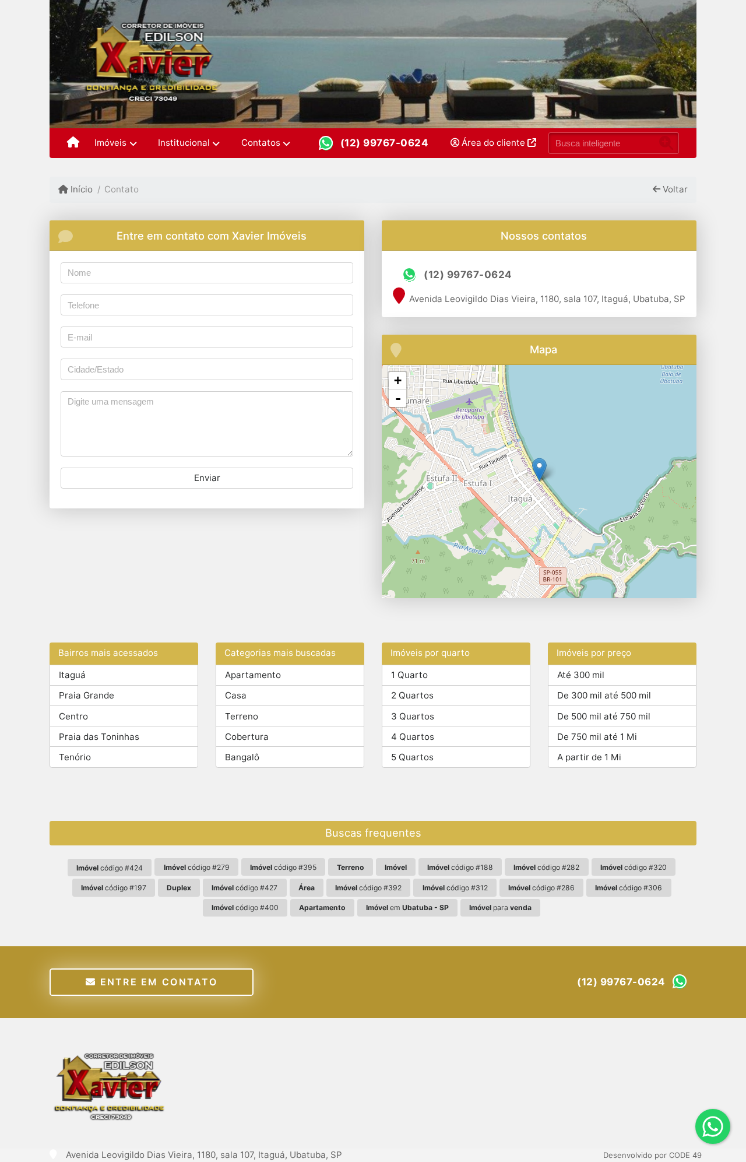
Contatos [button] (260, 142)
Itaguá (72, 674)
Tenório (75, 757)
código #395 (283, 867)
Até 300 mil (580, 674)
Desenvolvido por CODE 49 (652, 1155)
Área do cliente (493, 142)
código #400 (245, 907)
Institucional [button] (184, 142)
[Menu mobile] (73, 143)
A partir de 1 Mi (589, 757)
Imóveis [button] (110, 142)
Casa (236, 695)
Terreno (241, 716)
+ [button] (398, 380)
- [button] (398, 398)
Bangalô (242, 757)
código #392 (368, 887)
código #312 (455, 887)
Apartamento (253, 674)
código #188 (460, 867)
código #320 (633, 867)
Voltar (674, 189)
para (500, 907)
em (407, 907)
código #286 (541, 887)
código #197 (113, 887)
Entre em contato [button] (156, 982)
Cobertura (247, 736)
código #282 (546, 867)
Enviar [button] (207, 477)
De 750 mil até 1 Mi (597, 736)
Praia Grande (86, 695)
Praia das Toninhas (99, 736)
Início (80, 189)
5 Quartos (412, 757)
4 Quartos (412, 736)
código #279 (197, 867)
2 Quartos (412, 695)
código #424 (109, 867)
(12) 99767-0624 (384, 143)
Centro (73, 716)
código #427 (244, 887)
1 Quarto (409, 674)
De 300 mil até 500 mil (604, 695)
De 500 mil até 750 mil (603, 716)
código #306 (628, 887)
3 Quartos (412, 716)
